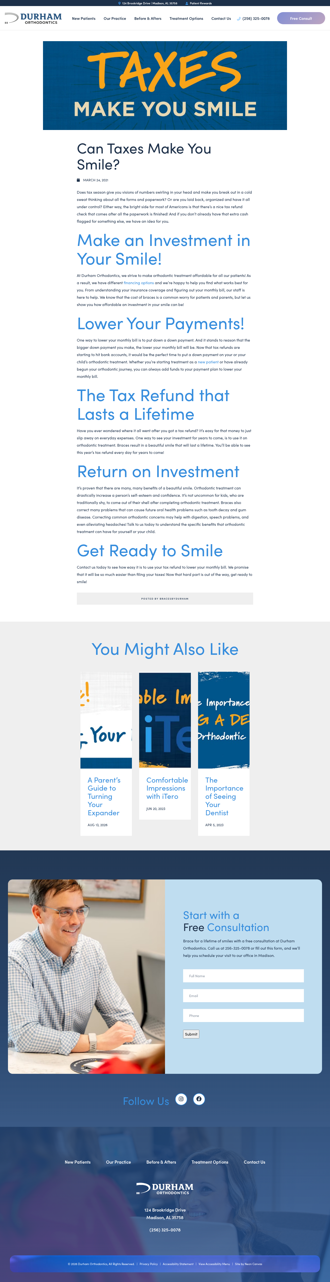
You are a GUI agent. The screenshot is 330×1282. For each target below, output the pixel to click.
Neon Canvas (253, 1264)
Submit (191, 1034)
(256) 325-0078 (256, 18)
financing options (139, 282)
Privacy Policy (149, 1264)
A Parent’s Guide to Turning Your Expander (104, 796)
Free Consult (301, 18)
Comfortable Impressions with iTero (164, 788)
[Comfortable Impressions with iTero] (165, 720)
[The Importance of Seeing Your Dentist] (224, 720)
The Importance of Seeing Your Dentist (223, 796)
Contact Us (221, 18)
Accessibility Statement (178, 1264)
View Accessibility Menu (214, 1264)
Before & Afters (147, 18)
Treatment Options (186, 18)
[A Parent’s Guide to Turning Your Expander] (106, 720)
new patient (208, 361)
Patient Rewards (200, 3)
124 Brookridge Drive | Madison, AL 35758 (149, 3)
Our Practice (115, 18)
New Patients (83, 18)
